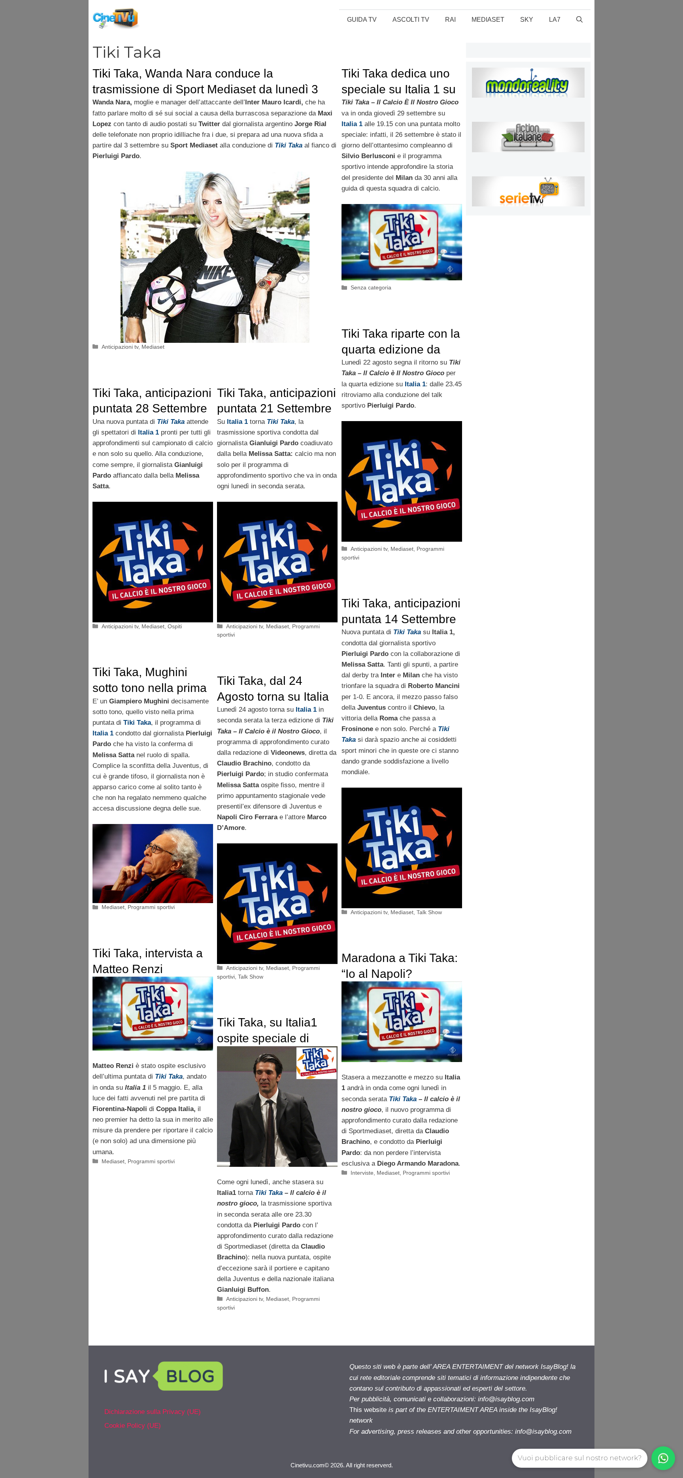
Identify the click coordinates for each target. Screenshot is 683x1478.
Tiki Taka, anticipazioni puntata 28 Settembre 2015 (151, 408)
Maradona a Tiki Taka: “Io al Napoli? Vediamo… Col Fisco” (400, 973)
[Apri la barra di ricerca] (579, 20)
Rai (450, 19)
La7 (554, 19)
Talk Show (429, 912)
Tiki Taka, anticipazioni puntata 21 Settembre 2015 (276, 408)
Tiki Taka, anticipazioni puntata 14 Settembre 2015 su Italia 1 (401, 619)
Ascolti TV (410, 19)
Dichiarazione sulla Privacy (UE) (152, 1412)
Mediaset (488, 19)
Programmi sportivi (151, 907)
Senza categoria (371, 287)
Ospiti (175, 626)
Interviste (362, 1173)
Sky (526, 19)
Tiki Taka (280, 421)
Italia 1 (237, 421)
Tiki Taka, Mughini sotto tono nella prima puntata (149, 687)
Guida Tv (362, 19)
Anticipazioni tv (120, 347)
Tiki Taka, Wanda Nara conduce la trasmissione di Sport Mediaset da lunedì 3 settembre (205, 89)
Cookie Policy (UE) (132, 1425)
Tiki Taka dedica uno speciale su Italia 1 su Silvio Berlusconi (399, 89)
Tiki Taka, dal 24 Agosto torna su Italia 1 (273, 696)
